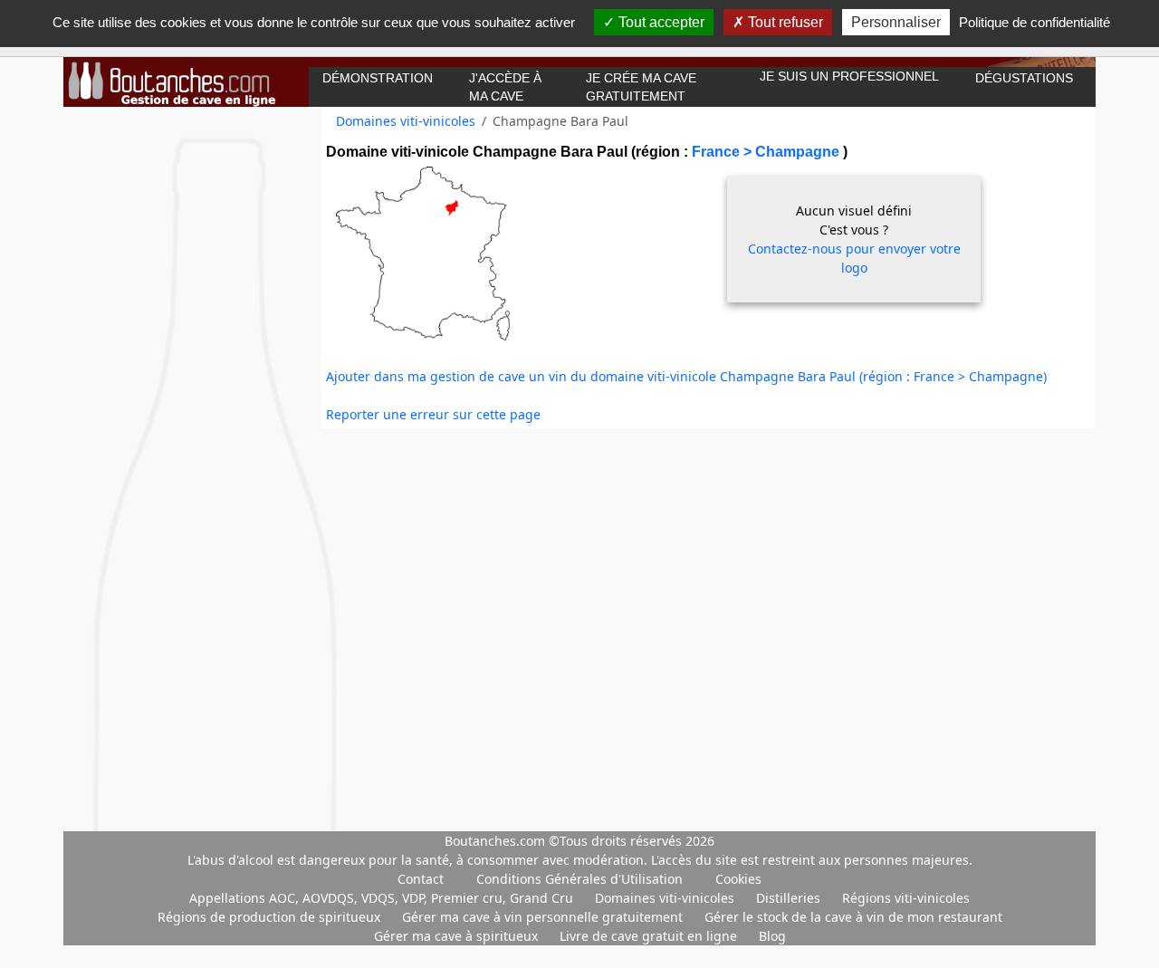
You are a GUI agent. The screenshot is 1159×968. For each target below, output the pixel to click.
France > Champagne (767, 151)
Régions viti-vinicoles (906, 897)
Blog (772, 935)
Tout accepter (659, 22)
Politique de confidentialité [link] (1034, 22)
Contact (421, 878)
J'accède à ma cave (505, 87)
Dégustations (1024, 78)
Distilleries (790, 897)
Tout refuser (783, 22)
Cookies (738, 878)
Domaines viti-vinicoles (405, 120)
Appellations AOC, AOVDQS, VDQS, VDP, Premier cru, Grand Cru (383, 897)
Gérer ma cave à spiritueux (457, 935)
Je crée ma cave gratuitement (641, 87)
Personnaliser (896, 22)
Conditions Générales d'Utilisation (579, 878)
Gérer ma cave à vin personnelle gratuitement (544, 916)
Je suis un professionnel (849, 76)
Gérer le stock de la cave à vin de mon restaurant (853, 916)
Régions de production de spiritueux (271, 916)
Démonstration (377, 78)
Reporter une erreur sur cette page (433, 414)
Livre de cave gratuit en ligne (650, 935)
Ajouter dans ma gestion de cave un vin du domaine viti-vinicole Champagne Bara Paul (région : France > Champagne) (686, 376)
